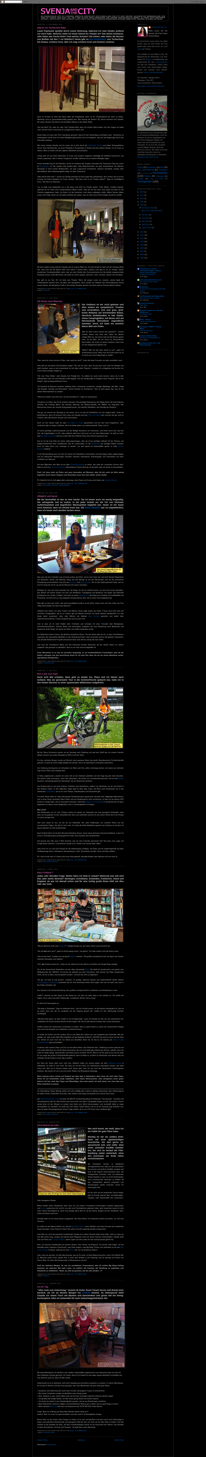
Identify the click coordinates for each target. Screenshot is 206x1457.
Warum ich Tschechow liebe (51, 27)
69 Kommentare (80, 661)
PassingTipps (145, 173)
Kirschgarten (44, 166)
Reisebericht (84, 595)
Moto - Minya (145, 319)
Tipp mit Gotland (94, 415)
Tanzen (43, 1208)
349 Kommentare (81, 483)
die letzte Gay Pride (48, 436)
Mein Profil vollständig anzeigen (151, 86)
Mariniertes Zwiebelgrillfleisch (150, 338)
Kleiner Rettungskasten (148, 321)
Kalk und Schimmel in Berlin (149, 298)
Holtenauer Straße (95, 145)
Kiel (162, 167)
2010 (142, 241)
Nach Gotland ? (45, 872)
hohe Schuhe (86, 582)
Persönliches (49, 1432)
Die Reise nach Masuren (50, 301)
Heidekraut (95, 444)
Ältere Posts (119, 1440)
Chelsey (86, 1293)
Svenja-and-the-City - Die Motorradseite (150, 344)
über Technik (93, 616)
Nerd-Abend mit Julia (48, 1125)
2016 (142, 198)
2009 (142, 245)
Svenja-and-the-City (159, 27)
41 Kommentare (80, 288)
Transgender (64, 485)
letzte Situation (92, 507)
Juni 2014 (146, 218)
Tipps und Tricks (156, 179)
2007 (142, 251)
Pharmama (144, 287)
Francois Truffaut (58, 1239)
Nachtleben (163, 170)
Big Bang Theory (78, 1226)
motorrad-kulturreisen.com (151, 280)
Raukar (121, 778)
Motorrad (48, 485)
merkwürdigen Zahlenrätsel (47, 982)
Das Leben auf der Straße (149, 282)
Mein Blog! (143, 305)
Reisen (55, 485)
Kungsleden (50, 791)
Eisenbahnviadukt (77, 464)
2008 (142, 248)
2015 (142, 202)
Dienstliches (151, 167)
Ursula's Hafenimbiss (148, 336)
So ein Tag (42, 1286)
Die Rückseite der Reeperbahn (152, 296)
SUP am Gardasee (146, 330)
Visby (87, 969)
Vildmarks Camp (114, 1063)
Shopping (159, 176)
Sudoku (73, 956)
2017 (142, 195)
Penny (72, 1250)
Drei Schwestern (97, 39)
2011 (142, 238)
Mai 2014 (145, 221)
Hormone (73, 582)
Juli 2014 (145, 215)
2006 (142, 254)
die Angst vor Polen (75, 423)
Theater (47, 290)
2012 (142, 235)
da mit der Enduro (58, 467)
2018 (142, 192)
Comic (140, 167)
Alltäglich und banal (47, 496)
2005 (142, 258)
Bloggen (149, 59)
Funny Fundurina (147, 303)
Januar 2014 (147, 228)
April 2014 (146, 224)
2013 (142, 232)
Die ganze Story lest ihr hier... (148, 157)
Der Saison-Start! (146, 314)
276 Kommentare (81, 1112)
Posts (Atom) (51, 1444)
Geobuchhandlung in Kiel (49, 1099)
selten (139, 49)
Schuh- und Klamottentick (153, 72)
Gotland (62, 946)
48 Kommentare (80, 860)
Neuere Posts (42, 1440)
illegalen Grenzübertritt (94, 802)
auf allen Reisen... (111, 480)
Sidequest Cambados (147, 274)
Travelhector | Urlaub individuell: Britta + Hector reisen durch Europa (150, 271)
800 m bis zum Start (47, 674)
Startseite (81, 1440)
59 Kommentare (80, 1274)
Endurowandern (161, 62)
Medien (46, 1275)
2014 (142, 205)
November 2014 (148, 208)
